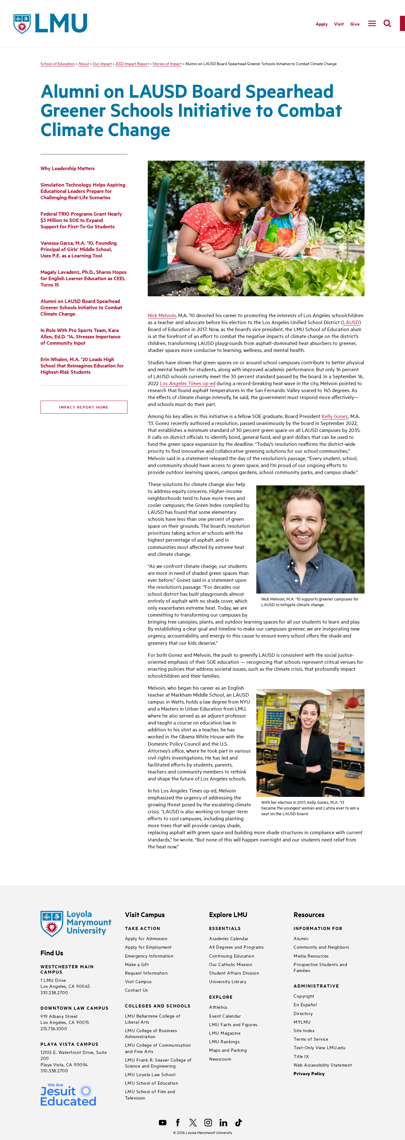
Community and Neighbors (321, 947)
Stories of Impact (167, 63)
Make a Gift (137, 964)
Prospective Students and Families (320, 967)
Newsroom (220, 1059)
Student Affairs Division (234, 973)
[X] (193, 1122)
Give (354, 23)
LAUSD (351, 321)
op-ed (187, 382)
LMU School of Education (151, 1083)
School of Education (57, 63)
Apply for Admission (146, 938)
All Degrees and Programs (236, 947)
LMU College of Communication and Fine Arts (158, 1048)
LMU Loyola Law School (150, 1074)
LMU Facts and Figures (233, 1024)
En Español (305, 1004)
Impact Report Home (84, 407)
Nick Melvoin (162, 314)
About (83, 63)
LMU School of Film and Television (150, 1094)
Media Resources (311, 955)
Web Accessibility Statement (323, 1065)
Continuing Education (231, 955)
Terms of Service (311, 1039)
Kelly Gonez (335, 415)
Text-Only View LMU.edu (320, 1047)
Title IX (301, 1056)
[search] (387, 23)
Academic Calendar (229, 938)
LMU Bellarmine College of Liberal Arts (153, 1019)
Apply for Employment (148, 947)
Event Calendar (225, 1016)
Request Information (146, 973)
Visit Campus (138, 981)
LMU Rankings (224, 1041)
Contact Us (136, 990)
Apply (322, 23)
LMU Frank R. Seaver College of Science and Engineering (158, 1063)
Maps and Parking (228, 1050)
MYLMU (302, 1022)
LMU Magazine (224, 1033)
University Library (227, 981)
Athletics (218, 1007)
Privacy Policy (309, 1073)
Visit (339, 23)
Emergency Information (149, 955)
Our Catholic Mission (230, 964)
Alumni (301, 938)
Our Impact (102, 63)
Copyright (304, 996)
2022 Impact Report (132, 63)
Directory (303, 1013)
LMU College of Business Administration (151, 1033)
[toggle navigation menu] (372, 23)
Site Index (304, 1030)
